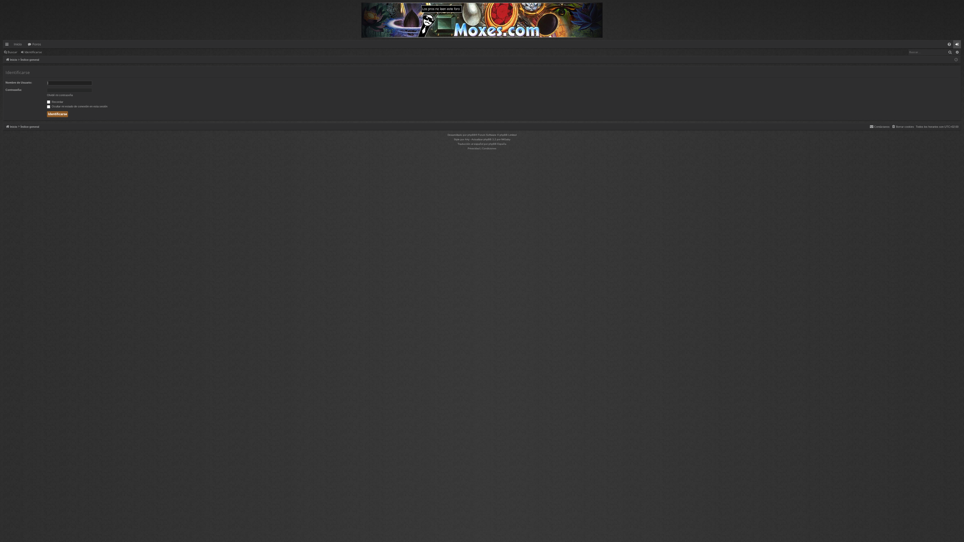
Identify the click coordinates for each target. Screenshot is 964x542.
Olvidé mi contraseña (60, 95)
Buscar (12, 52)
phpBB (471, 134)
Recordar (57, 101)
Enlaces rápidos (8, 45)
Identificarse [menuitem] (958, 45)
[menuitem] (949, 44)
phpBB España (497, 144)
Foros (36, 44)
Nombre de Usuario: (19, 82)
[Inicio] (482, 20)
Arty (467, 139)
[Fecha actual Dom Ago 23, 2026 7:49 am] (956, 60)
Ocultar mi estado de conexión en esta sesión (79, 106)
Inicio (18, 44)
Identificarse (33, 52)
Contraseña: (14, 89)
